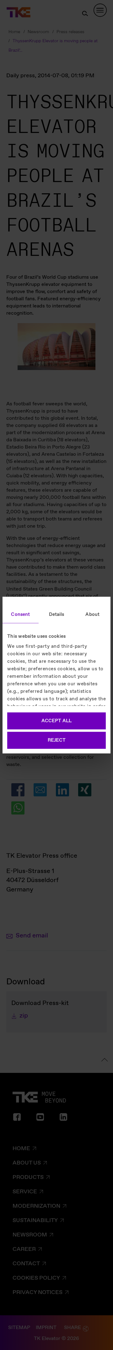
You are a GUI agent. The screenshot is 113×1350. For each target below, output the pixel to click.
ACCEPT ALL (56, 721)
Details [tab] (56, 615)
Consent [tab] (20, 615)
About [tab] (92, 615)
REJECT (57, 740)
